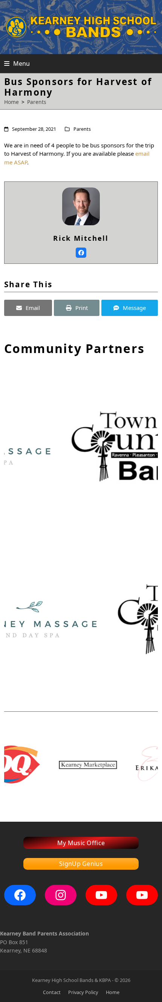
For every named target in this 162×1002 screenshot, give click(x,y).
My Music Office (81, 843)
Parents (82, 128)
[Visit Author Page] (81, 205)
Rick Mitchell (81, 238)
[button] (17, 63)
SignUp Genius (81, 864)
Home (112, 992)
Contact (52, 992)
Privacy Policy (83, 992)
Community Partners (74, 348)
